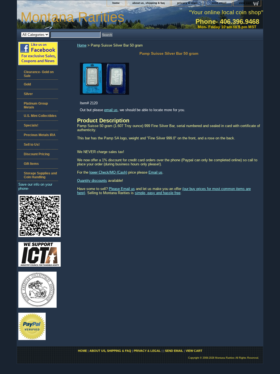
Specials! (31, 125)
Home (81, 45)
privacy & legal (187, 2)
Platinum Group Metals (36, 105)
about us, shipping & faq (148, 2)
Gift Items (31, 164)
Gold (27, 84)
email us (111, 110)
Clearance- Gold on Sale (39, 74)
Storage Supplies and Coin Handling (40, 175)
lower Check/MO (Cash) (108, 172)
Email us (155, 172)
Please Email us (122, 189)
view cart (245, 2)
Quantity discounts (92, 181)
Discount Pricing (36, 154)
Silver (28, 94)
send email (219, 2)
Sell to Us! (32, 144)
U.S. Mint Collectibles (40, 116)
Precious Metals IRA (40, 135)
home (116, 2)
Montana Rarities (72, 17)
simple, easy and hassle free (157, 193)
